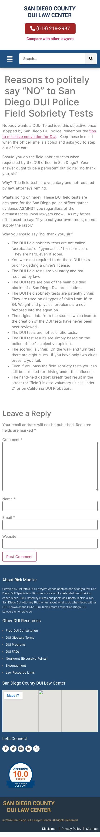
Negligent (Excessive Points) (27, 658)
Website (9, 536)
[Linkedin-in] (28, 748)
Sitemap (92, 828)
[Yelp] (36, 748)
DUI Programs (16, 644)
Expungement (16, 665)
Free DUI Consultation (22, 630)
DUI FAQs (13, 651)
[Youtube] (21, 748)
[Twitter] (13, 748)
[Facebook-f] (5, 748)
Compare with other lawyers (50, 39)
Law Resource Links (20, 672)
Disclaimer (49, 828)
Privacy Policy (71, 828)
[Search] (91, 58)
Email (8, 517)
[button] (10, 58)
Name (9, 499)
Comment (12, 439)
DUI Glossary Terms (20, 637)
